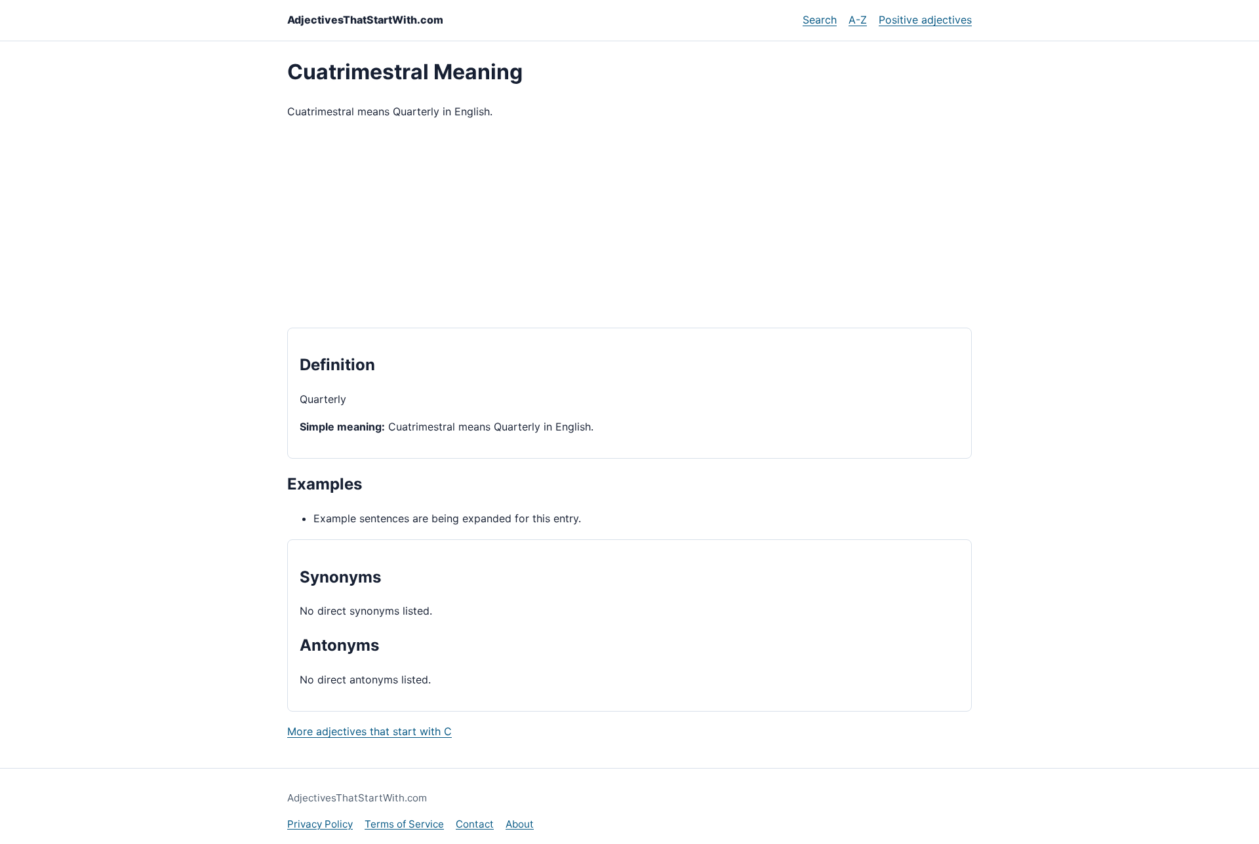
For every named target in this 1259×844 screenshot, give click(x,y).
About (520, 824)
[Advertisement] (629, 224)
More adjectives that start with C (369, 731)
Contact (475, 824)
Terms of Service (404, 824)
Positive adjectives (925, 19)
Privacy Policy (320, 824)
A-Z (858, 19)
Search (820, 19)
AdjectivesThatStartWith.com (365, 19)
